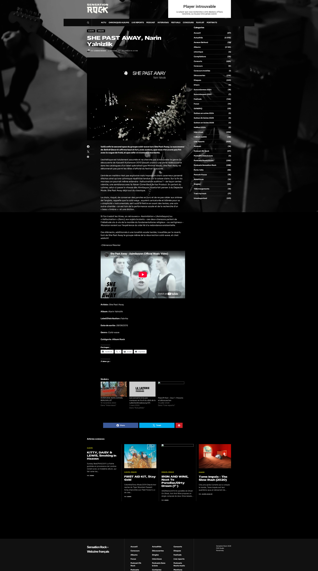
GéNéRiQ (198, 108)
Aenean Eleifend (201, 42)
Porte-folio (199, 170)
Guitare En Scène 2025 (204, 118)
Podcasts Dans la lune (203, 156)
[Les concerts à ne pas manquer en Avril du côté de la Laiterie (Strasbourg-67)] (142, 389)
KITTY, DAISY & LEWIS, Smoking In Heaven (101, 456)
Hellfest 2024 (200, 127)
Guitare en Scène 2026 (204, 123)
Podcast (197, 146)
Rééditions (199, 179)
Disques (101, 31)
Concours (198, 66)
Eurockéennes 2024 (202, 89)
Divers (196, 85)
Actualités (198, 38)
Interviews (198, 132)
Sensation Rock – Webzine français (98, 549)
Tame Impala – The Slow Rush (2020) (213, 478)
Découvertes (199, 75)
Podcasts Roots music (204, 160)
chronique (198, 52)
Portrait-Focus (200, 175)
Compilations (200, 56)
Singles (197, 184)
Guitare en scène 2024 (204, 113)
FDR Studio (220, 548)
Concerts (198, 61)
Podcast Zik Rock (201, 151)
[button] (88, 22)
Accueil (197, 33)
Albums (91, 31)
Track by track (200, 193)
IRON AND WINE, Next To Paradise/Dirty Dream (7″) (175, 481)
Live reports (199, 141)
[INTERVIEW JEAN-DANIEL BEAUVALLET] (114, 389)
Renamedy (220, 550)
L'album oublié (200, 137)
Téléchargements (201, 189)
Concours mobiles (202, 71)
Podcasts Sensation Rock (205, 165)
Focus (196, 104)
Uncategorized (200, 198)
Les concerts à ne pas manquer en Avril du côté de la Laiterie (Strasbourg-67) (142, 400)
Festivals (197, 99)
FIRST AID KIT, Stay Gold (140, 478)
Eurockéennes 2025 (202, 94)
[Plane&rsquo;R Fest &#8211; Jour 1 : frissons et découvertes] (171, 389)
